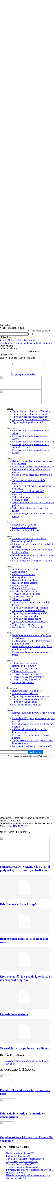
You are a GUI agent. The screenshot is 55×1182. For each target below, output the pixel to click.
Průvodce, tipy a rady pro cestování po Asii (33, 441)
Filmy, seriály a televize (23, 574)
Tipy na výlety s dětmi (23, 682)
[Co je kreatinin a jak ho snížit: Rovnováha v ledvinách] (7, 1131)
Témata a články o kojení (24, 671)
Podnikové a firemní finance (25, 530)
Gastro (9, 536)
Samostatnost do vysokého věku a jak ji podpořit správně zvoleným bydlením (25, 868)
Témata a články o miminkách (26, 674)
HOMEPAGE (20, 826)
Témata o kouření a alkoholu (26, 594)
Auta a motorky (19, 571)
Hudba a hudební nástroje (24, 582)
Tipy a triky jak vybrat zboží (25, 616)
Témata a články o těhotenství (26, 679)
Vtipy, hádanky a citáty (23, 624)
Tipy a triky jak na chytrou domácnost (30, 696)
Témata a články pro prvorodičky (28, 677)
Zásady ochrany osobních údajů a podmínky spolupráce (27, 343)
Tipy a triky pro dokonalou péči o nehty (31, 411)
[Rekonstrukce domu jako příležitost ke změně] (25, 932)
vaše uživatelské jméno (39, 330)
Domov (10, 458)
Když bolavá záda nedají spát (18, 904)
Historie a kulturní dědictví (25, 580)
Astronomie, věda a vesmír (25, 569)
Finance (10, 522)
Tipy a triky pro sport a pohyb (26, 618)
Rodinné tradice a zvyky (24, 665)
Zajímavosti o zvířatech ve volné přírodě (31, 746)
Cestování (11, 428)
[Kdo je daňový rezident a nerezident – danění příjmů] (7, 1107)
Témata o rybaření (21, 599)
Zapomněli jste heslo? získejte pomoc (18, 340)
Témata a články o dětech (24, 668)
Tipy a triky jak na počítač (24, 701)
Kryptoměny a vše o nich (24, 524)
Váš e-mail (33, 351)
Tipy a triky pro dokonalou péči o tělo (30, 416)
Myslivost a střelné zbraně (24, 591)
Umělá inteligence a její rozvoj (27, 704)
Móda (9, 633)
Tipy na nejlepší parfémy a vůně (27, 422)
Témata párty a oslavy (22, 596)
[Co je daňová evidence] (25, 1008)
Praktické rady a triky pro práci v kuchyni (32, 560)
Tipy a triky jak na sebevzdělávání (28, 610)
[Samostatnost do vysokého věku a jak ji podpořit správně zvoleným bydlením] (25, 860)
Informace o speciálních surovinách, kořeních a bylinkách (29, 540)
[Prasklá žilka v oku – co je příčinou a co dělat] (5, 1084)
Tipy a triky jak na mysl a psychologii (30, 607)
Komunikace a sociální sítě (25, 693)
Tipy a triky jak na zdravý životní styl (30, 621)
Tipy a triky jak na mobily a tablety (29, 699)
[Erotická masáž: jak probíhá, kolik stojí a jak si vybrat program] (25, 970)
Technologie (12, 688)
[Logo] (21, 388)
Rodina (10, 660)
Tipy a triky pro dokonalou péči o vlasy (31, 419)
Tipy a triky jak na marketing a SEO (29, 613)
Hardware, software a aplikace (27, 690)
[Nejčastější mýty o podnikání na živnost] (25, 1042)
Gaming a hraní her (21, 577)
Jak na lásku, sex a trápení (24, 663)
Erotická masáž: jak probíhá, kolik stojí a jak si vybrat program (26, 978)
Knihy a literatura (20, 585)
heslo (30, 334)
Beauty (10, 408)
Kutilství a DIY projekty (24, 588)
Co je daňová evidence (14, 1014)
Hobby (10, 566)
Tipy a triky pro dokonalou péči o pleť (30, 414)
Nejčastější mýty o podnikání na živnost (25, 1048)
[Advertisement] (27, 787)
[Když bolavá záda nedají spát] (25, 898)
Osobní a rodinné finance (24, 527)
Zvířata (10, 710)
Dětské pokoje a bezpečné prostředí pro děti (33, 466)
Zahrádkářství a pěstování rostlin (28, 627)
